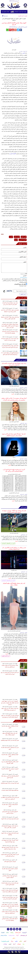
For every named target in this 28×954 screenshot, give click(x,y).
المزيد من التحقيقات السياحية (8, 543)
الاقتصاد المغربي (12, 153)
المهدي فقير (16, 236)
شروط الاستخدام (23, 277)
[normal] (5, 16)
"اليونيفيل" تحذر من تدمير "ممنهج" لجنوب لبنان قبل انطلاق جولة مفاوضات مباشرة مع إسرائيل (10, 703)
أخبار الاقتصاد (20, 16)
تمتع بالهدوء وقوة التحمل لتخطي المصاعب (9, 790)
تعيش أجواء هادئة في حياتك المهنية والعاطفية (10, 740)
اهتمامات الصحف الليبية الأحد (10, 861)
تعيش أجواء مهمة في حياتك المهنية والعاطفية (10, 783)
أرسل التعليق (23, 294)
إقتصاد (25, 16)
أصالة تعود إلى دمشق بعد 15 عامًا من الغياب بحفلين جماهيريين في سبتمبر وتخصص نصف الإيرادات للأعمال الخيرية (14, 400)
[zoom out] (7, 16)
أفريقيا (16, 239)
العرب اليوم (23, 236)
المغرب (23, 53)
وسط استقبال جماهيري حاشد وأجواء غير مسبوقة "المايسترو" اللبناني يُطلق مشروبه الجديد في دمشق (10, 326)
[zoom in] (3, 16)
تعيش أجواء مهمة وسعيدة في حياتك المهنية (10, 818)
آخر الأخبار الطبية (5, 656)
